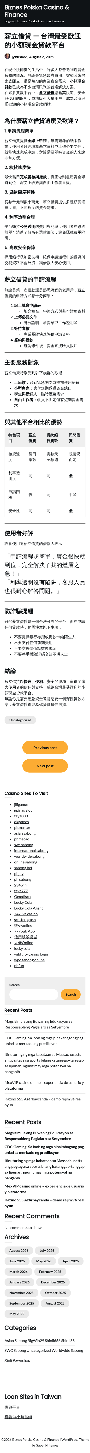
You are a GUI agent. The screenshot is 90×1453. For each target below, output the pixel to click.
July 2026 (47, 1250)
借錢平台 (12, 1407)
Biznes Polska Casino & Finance (37, 11)
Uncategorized (20, 720)
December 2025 (53, 1282)
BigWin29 (36, 1340)
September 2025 (21, 1303)
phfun (19, 965)
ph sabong (22, 879)
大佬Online (23, 942)
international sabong (31, 850)
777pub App (24, 931)
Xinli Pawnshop (17, 1360)
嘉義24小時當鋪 (18, 1416)
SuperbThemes (47, 1445)
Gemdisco (22, 896)
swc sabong (23, 844)
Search (14, 985)
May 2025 (16, 1314)
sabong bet (23, 867)
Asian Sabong (16, 1340)
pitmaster (22, 827)
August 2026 (18, 1250)
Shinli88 (68, 1340)
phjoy (19, 873)
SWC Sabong (15, 1350)
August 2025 (55, 1303)
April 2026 (71, 1261)
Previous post (45, 747)
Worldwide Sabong (67, 1350)
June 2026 (17, 1261)
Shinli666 (52, 1340)
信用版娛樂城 (25, 936)
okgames (21, 821)
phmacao (21, 839)
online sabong (25, 862)
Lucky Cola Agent (28, 908)
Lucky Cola (23, 902)
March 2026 (18, 1272)
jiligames (21, 804)
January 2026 (19, 1282)
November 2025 (21, 1293)
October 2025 (55, 1293)
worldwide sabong (29, 856)
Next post (45, 765)
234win (20, 885)
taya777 (21, 890)
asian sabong (25, 833)
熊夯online (23, 925)
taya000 (21, 816)
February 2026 (50, 1272)
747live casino (26, 913)
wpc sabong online (29, 959)
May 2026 (43, 1261)
